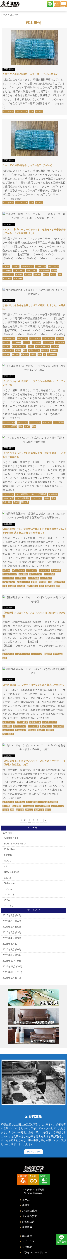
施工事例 (27, 1236)
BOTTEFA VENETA (15, 843)
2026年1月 (8, 955)
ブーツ (30, 346)
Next (60, 1082)
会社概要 (27, 1247)
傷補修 (54, 270)
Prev (6, 1082)
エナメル (6, 266)
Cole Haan (10, 849)
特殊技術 (15, 354)
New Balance (11, 872)
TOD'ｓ (8, 889)
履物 (24, 350)
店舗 (31, 111)
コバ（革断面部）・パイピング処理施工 (31, 494)
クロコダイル (8, 111)
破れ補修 (24, 354)
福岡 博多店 (32, 586)
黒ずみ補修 (18, 278)
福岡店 (45, 274)
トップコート (31, 270)
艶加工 (53, 274)
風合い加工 (7, 278)
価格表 (26, 1205)
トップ (4, 14)
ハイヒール (60, 342)
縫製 (39, 354)
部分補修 (24, 502)
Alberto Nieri (11, 838)
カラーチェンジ (27, 266)
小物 (50, 582)
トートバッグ (8, 578)
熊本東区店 (57, 654)
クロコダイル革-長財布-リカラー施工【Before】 (27, 165)
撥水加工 (19, 274)
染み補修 (28, 274)
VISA (7, 900)
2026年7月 (8, 921)
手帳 (4, 586)
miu (6, 866)
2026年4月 (8, 938)
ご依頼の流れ (29, 1210)
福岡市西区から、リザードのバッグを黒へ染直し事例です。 (34, 684)
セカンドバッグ (36, 574)
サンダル (60, 338)
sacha (7, 877)
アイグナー (10, 906)
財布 (60, 274)
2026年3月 (8, 943)
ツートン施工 (19, 270)
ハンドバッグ (37, 498)
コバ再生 (6, 806)
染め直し (39, 111)
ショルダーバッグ (10, 574)
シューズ (6, 342)
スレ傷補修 (7, 270)
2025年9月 (8, 978)
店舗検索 (27, 1227)
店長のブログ (8, 274)
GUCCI (8, 860)
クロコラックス (49, 338)
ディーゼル (36, 342)
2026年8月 (8, 915)
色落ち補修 (7, 502)
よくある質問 (29, 1216)
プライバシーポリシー (34, 1252)
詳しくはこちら (33, 1151)
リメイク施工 (44, 270)
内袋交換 (42, 582)
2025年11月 (9, 966)
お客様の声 (28, 1221)
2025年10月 (9, 972)
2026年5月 (8, 932)
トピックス (28, 1241)
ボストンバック (23, 582)
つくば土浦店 (58, 422)
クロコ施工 (47, 422)
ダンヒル (26, 342)
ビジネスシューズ (19, 346)
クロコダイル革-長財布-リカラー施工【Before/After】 (31, 74)
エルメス (15, 266)
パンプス (6, 346)
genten (8, 855)
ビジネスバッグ (9, 582)
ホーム (26, 1199)
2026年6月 (8, 927)
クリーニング (41, 266)
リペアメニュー (22, 111)
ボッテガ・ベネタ (42, 346)
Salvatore (9, 883)
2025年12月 (9, 961)
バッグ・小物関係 (10, 426)
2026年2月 (8, 949)
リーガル (55, 346)
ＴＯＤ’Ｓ (9, 894)
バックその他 (33, 578)
